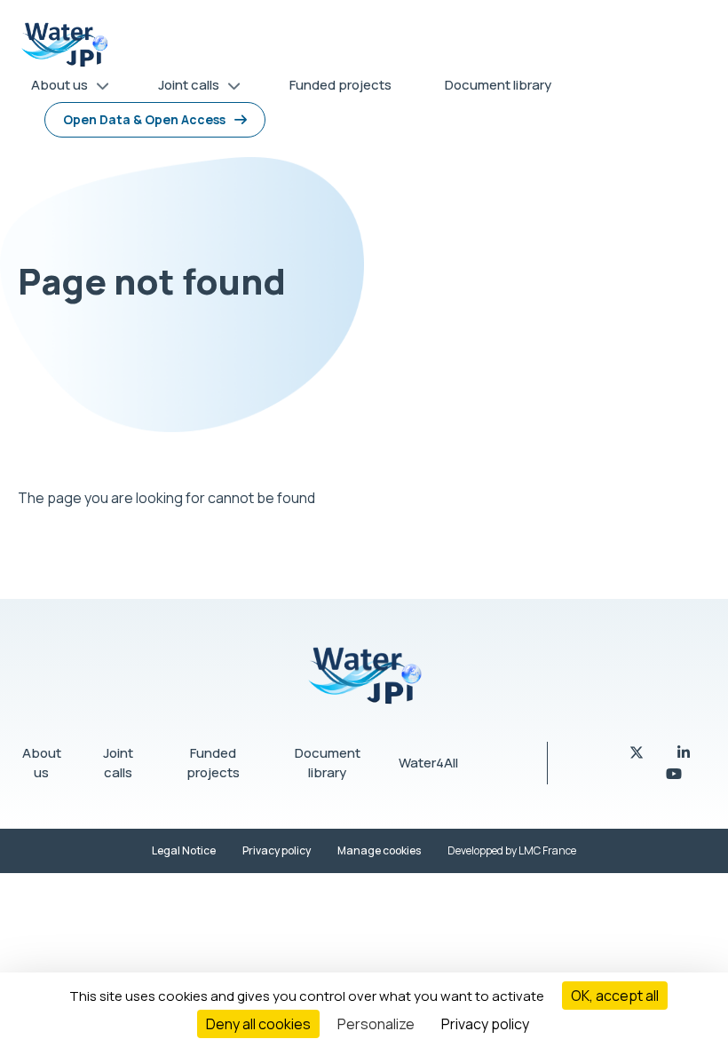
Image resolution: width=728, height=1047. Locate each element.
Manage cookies (379, 850)
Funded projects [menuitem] (340, 84)
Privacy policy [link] (485, 1024)
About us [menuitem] (53, 88)
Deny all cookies (258, 1024)
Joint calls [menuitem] (182, 88)
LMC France (547, 850)
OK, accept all (615, 995)
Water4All (428, 762)
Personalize (376, 1024)
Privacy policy (276, 850)
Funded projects (213, 763)
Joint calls (118, 763)
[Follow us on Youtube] (674, 773)
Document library (327, 763)
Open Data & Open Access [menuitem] (144, 119)
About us (41, 763)
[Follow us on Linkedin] (683, 752)
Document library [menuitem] (498, 84)
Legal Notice (184, 850)
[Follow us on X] (638, 752)
